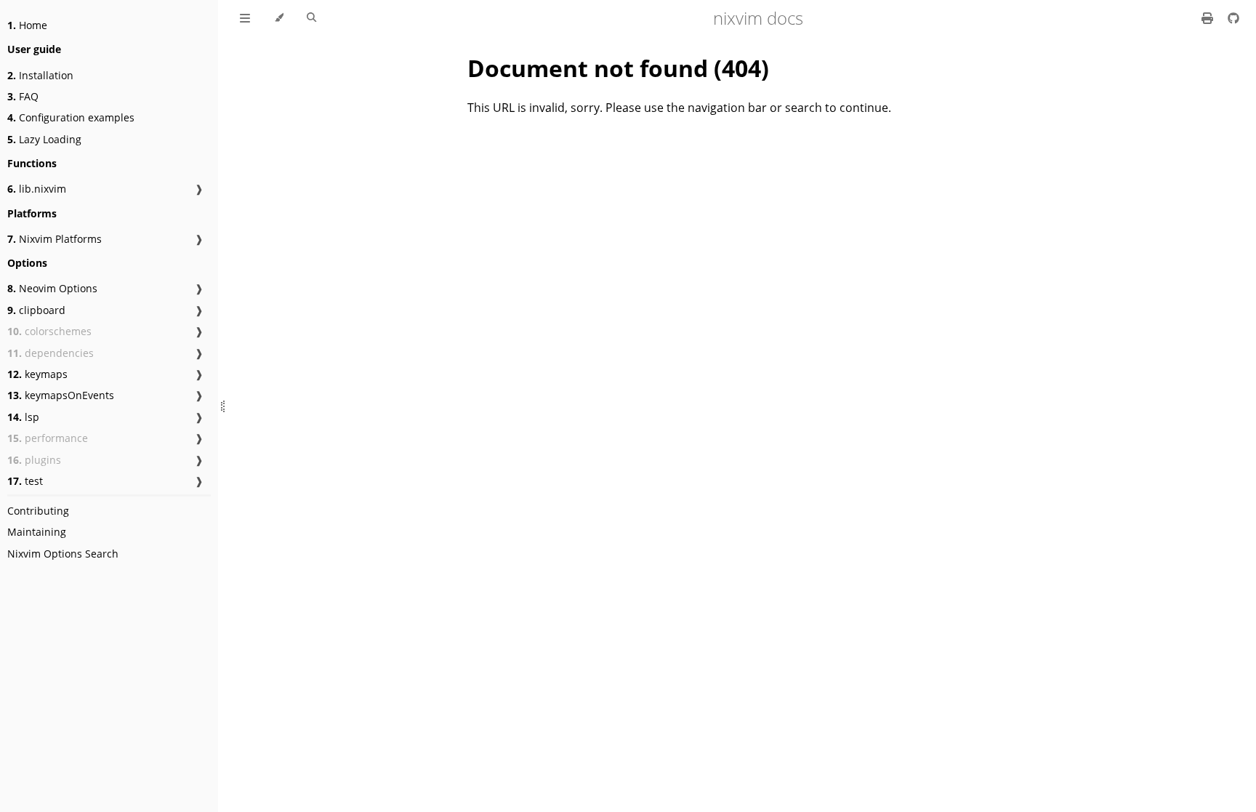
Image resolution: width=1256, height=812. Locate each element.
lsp (23, 417)
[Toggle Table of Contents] (245, 18)
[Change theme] (278, 18)
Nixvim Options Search (62, 553)
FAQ (23, 96)
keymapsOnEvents (60, 395)
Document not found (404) (618, 68)
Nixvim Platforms (54, 239)
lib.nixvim (36, 189)
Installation (40, 75)
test (25, 481)
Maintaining (36, 532)
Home (27, 25)
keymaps (37, 374)
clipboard (36, 310)
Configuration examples (70, 117)
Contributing (38, 511)
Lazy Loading (44, 139)
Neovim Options (52, 288)
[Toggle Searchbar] (311, 18)
